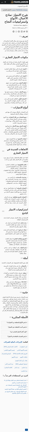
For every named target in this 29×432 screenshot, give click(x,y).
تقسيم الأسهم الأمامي (22, 350)
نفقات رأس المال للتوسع (21, 360)
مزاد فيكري (24, 367)
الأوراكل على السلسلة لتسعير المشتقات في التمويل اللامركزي (16, 386)
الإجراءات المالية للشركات (13, 342)
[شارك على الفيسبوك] (26, 31)
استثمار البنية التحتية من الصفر (19, 383)
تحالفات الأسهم (23, 357)
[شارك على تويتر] (24, 31)
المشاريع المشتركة (6, 353)
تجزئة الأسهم (15, 357)
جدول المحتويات (22, 6)
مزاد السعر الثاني (9, 364)
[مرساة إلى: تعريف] (20, 36)
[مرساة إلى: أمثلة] (21, 258)
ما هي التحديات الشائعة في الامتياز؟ (17, 336)
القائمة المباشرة (8, 367)
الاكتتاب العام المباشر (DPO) (10, 347)
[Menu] (5, 2)
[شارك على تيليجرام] (13, 31)
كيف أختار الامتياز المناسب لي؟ (18, 332)
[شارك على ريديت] (18, 31)
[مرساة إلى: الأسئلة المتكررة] (10, 317)
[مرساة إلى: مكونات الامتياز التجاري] (3, 57)
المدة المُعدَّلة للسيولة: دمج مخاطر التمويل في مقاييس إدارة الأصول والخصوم (15, 392)
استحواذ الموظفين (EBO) (21, 364)
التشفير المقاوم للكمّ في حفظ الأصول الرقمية (15, 389)
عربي (2, 2)
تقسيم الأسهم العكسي (9, 350)
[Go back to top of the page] (26, 430)
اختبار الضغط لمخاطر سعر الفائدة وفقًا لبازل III (15, 380)
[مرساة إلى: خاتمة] (20, 292)
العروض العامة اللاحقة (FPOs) (20, 353)
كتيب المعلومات (23, 347)
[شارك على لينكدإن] (21, 31)
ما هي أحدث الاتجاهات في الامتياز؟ (17, 327)
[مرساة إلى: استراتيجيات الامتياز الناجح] (3, 211)
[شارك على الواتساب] (15, 31)
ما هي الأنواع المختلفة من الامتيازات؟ (16, 322)
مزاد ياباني (16, 367)
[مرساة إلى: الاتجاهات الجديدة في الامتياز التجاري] (3, 151)
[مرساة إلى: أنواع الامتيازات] (11, 107)
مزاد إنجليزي (24, 371)
